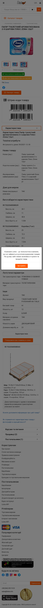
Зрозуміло (21, 266)
